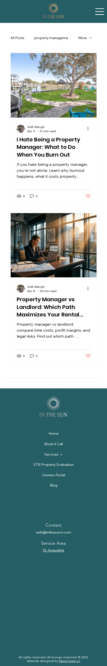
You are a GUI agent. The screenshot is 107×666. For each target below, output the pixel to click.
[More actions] (90, 129)
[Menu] (99, 11)
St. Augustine (53, 550)
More (82, 38)
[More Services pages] (61, 454)
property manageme (51, 38)
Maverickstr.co (69, 661)
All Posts (17, 38)
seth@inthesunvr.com (53, 532)
